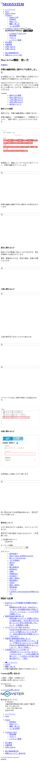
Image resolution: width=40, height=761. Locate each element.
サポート (12, 737)
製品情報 (12, 734)
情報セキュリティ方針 (13, 55)
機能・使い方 (10, 667)
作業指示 (4, 65)
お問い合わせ (10, 47)
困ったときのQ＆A (17, 558)
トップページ (10, 9)
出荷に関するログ (16, 102)
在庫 (11, 571)
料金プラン (13, 724)
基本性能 (13, 554)
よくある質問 (14, 728)
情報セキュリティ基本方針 (15, 753)
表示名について (15, 104)
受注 (12, 563)
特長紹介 (12, 722)
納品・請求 (14, 585)
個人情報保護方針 (12, 53)
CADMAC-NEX (11, 29)
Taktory (7, 13)
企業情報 (8, 44)
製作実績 (13, 580)
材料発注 (13, 569)
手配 (11, 565)
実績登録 (13, 587)
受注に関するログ (16, 97)
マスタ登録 (14, 560)
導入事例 (8, 42)
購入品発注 (14, 567)
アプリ (12, 589)
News (7, 12)
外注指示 (13, 576)
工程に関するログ (16, 100)
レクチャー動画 (15, 739)
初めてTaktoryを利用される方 (21, 556)
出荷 (12, 583)
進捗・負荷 (14, 578)
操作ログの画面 (15, 95)
